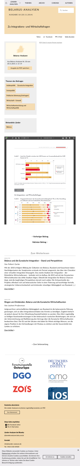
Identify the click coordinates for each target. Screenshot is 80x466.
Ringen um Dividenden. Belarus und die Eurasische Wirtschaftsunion (35, 302)
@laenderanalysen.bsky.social (14, 435)
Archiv (42, 3)
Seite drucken (69, 37)
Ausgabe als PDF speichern (20, 68)
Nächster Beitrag (39, 242)
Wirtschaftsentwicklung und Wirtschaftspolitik (16, 107)
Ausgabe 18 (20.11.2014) (21, 15)
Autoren (69, 3)
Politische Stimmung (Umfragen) (18, 95)
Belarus (9, 127)
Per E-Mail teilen (13, 427)
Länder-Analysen (14, 3)
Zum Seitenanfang (40, 344)
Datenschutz (6, 453)
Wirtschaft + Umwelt (14, 100)
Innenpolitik (11, 90)
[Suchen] (61, 10)
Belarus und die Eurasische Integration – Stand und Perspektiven (33, 261)
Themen (28, 3)
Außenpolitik (11, 85)
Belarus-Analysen (24, 10)
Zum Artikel (8, 289)
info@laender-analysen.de (12, 444)
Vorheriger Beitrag (40, 237)
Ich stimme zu (50, 457)
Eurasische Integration (25, 85)
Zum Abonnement (12, 412)
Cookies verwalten (65, 457)
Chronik (55, 3)
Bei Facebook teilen (13, 425)
